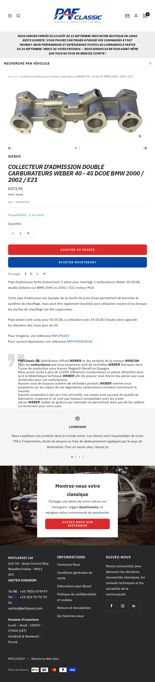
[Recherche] (18, 16)
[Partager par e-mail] (44, 274)
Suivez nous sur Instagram (77, 523)
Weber (14, 156)
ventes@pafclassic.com (25, 608)
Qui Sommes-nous (70, 616)
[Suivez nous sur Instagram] (122, 605)
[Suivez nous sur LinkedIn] (133, 605)
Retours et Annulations (74, 608)
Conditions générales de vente (74, 575)
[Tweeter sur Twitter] (37, 274)
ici (106, 447)
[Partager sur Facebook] (25, 274)
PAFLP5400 (60, 336)
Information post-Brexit (74, 586)
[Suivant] (145, 148)
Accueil (13, 76)
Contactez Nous (68, 564)
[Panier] (145, 16)
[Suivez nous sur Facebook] (111, 605)
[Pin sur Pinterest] (31, 274)
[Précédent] (10, 148)
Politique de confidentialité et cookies (76, 597)
